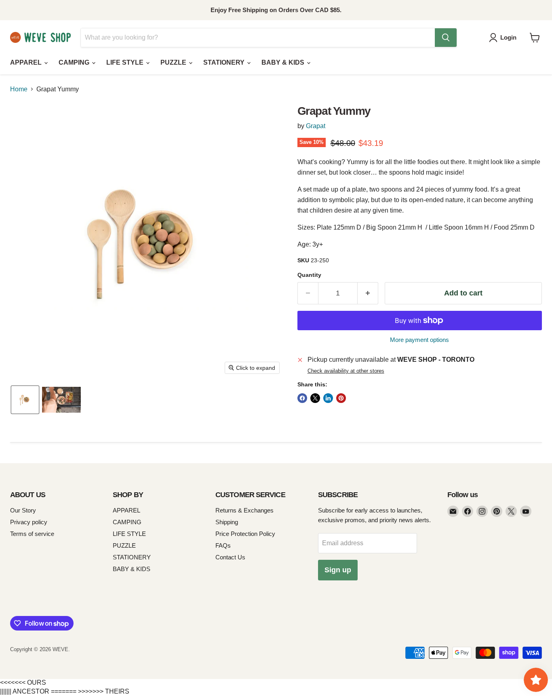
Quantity (309, 275)
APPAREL (26, 62)
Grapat (315, 125)
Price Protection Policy (245, 533)
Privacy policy (28, 522)
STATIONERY (224, 62)
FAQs (223, 545)
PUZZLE (174, 62)
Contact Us (230, 557)
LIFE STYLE (125, 62)
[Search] (446, 37)
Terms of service (32, 533)
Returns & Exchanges (244, 510)
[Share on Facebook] (302, 398)
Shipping (226, 522)
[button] (504, 37)
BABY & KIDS (283, 62)
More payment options (419, 339)
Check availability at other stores (346, 371)
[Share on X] (315, 398)
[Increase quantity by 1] (368, 293)
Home (18, 89)
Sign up (337, 570)
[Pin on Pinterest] (341, 398)
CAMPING (75, 62)
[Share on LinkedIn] (328, 398)
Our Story (23, 510)
